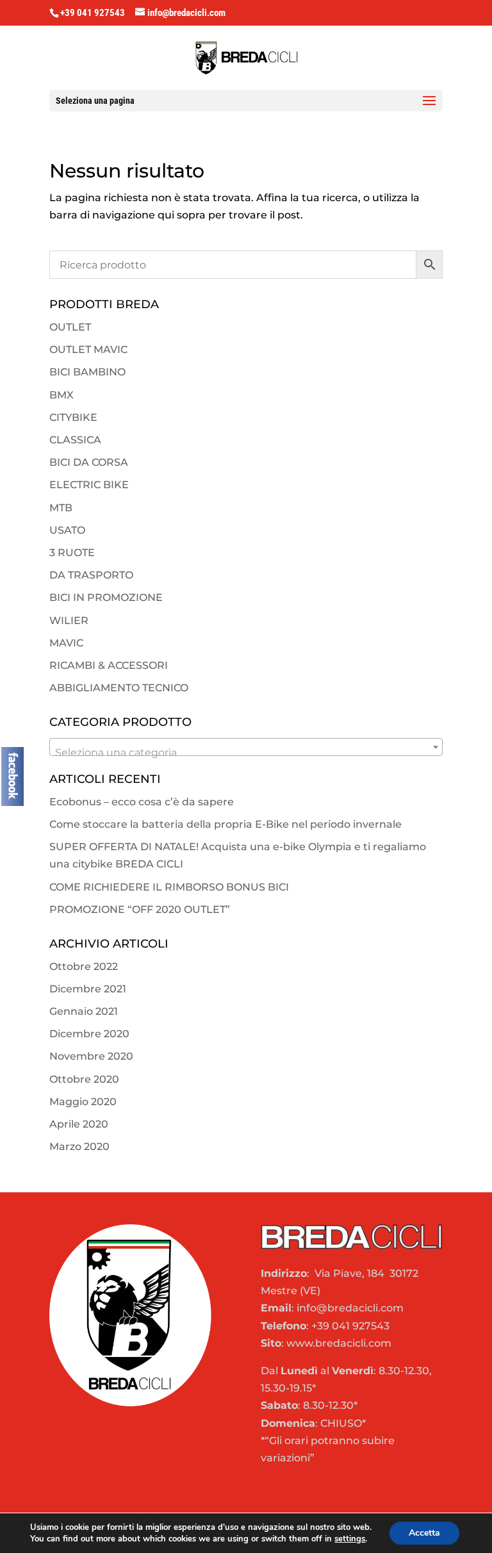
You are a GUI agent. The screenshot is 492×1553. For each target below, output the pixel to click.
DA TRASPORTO (91, 575)
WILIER (68, 620)
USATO (67, 530)
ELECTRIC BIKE (89, 485)
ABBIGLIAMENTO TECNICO (118, 688)
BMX (61, 395)
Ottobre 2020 (84, 1079)
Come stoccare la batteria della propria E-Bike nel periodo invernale (225, 824)
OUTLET (70, 327)
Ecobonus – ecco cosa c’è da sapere (141, 802)
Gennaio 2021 (83, 1011)
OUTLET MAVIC (88, 349)
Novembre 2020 (91, 1056)
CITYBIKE (73, 417)
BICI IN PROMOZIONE (106, 597)
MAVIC (66, 643)
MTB (60, 508)
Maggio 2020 (83, 1102)
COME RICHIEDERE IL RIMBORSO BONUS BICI (169, 887)
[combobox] (246, 747)
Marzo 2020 (79, 1146)
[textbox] (246, 753)
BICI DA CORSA (88, 462)
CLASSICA (75, 440)
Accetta (424, 1533)
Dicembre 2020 (89, 1034)
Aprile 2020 (78, 1124)
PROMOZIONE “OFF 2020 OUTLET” (139, 909)
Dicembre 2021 (87, 989)
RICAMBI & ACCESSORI (108, 665)
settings (349, 1539)
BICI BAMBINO (87, 372)
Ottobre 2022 (83, 966)
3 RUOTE (72, 552)
